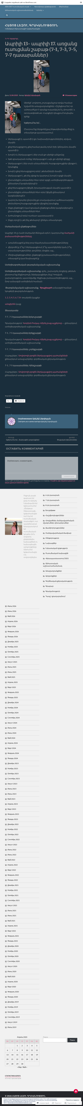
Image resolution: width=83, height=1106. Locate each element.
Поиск (45, 1037)
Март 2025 (12, 687)
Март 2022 (12, 870)
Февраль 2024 (13, 753)
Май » (25, 1067)
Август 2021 (12, 905)
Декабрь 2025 (13, 642)
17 (27, 1055)
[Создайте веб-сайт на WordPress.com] (41, 2)
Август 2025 (12, 662)
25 (32, 1059)
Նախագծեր (50, 543)
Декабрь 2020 (13, 946)
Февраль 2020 (13, 992)
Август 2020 (12, 966)
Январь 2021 (13, 941)
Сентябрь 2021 (14, 900)
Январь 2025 (13, 697)
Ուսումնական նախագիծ (56, 553)
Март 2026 (12, 626)
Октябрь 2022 (13, 834)
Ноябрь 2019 (13, 1007)
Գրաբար (49, 586)
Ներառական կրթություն (56, 548)
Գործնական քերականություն (58, 581)
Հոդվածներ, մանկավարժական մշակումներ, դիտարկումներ (58, 521)
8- (20, 297)
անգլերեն (10, 304)
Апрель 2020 (13, 982)
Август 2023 (12, 784)
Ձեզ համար (63, 6)
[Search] (7, 15)
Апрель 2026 (13, 621)
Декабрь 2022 (13, 824)
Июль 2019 (12, 1027)
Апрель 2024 (13, 743)
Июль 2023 (12, 789)
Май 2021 (11, 921)
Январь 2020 (13, 997)
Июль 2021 (12, 910)
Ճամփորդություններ (54, 528)
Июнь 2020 (12, 971)
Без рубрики (50, 510)
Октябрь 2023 (13, 773)
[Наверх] (76, 1091)
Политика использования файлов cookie (20, 1103)
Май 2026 (11, 616)
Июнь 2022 (12, 855)
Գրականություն (52, 591)
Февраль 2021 (13, 936)
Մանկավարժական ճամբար (58, 533)
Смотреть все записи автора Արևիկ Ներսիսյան (37, 421)
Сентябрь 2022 (14, 839)
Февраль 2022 (13, 875)
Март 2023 (12, 809)
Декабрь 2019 (13, 1002)
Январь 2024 (13, 758)
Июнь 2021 (12, 916)
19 (37, 1055)
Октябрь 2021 (13, 895)
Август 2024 (12, 723)
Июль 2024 (12, 728)
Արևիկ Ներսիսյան (32, 95)
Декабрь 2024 (13, 702)
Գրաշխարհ (46, 288)
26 (37, 1059)
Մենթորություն (52, 538)
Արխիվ (39, 10)
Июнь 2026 (12, 611)
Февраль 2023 (13, 814)
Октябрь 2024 (13, 713)
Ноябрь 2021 (13, 890)
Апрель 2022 (13, 865)
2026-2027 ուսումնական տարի (17, 6)
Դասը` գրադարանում (55, 596)
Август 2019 (12, 1022)
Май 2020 (11, 976)
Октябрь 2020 (13, 956)
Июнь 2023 (12, 794)
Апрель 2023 (13, 804)
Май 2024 (11, 738)
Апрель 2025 (13, 682)
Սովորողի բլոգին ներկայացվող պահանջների (43, 355)
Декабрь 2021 (13, 885)
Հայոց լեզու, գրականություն (31, 25)
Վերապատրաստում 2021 (57, 558)
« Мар (19, 1067)
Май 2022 (11, 860)
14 (12, 1055)
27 (7, 1064)
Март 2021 (12, 931)
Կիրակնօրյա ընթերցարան (45, 6)
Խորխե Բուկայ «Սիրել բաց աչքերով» (42, 323)
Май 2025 (11, 677)
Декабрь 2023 (13, 763)
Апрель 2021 (13, 926)
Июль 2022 (12, 850)
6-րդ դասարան (52, 495)
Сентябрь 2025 (14, 657)
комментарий (69, 476)
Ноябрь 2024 (13, 708)
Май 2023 (11, 799)
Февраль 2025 (13, 692)
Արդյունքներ (51, 576)
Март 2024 (12, 748)
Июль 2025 (12, 667)
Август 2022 (12, 845)
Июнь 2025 (12, 672)
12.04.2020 (13, 95)
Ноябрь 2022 (13, 829)
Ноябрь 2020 (13, 951)
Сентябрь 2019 (14, 1017)
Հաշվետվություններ (54, 515)
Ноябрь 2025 (13, 647)
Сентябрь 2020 (14, 961)
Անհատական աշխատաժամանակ (19, 10)
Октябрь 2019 (13, 1012)
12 (37, 1050)
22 (17, 1059)
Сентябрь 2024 (14, 718)
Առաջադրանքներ (53, 571)
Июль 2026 (12, 606)
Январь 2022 (13, 880)
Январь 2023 (13, 819)
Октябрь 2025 (13, 652)
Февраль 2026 (13, 631)
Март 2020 (12, 987)
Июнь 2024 (12, 733)
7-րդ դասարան (11, 39)
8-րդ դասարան (52, 505)
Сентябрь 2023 (14, 779)
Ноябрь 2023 (13, 768)
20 (7, 1059)
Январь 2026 (13, 636)
